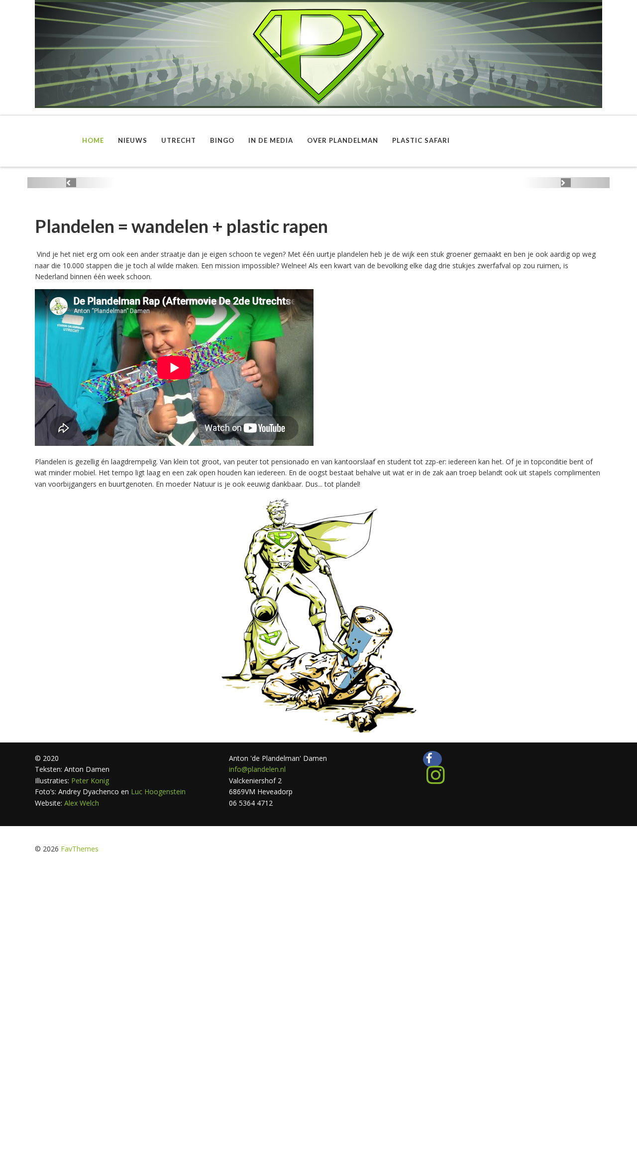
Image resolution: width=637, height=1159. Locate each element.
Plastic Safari (421, 140)
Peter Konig (89, 780)
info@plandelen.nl (257, 769)
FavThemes (80, 848)
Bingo (222, 140)
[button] (71, 182)
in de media (270, 140)
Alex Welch (81, 803)
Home (93, 140)
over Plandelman (342, 140)
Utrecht (178, 140)
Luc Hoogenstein (158, 791)
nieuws (132, 140)
